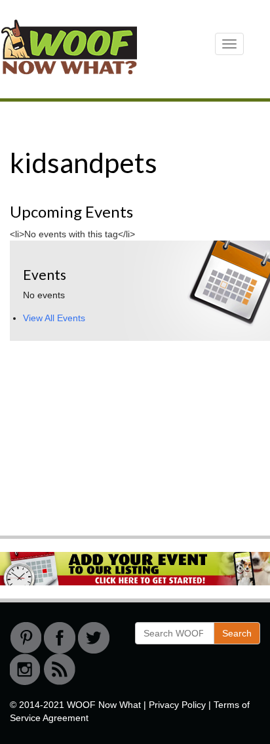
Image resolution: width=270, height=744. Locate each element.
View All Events (54, 318)
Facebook (59, 638)
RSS (59, 669)
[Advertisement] (108, 437)
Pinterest (25, 638)
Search (237, 633)
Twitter (93, 638)
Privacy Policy (177, 704)
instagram (25, 669)
